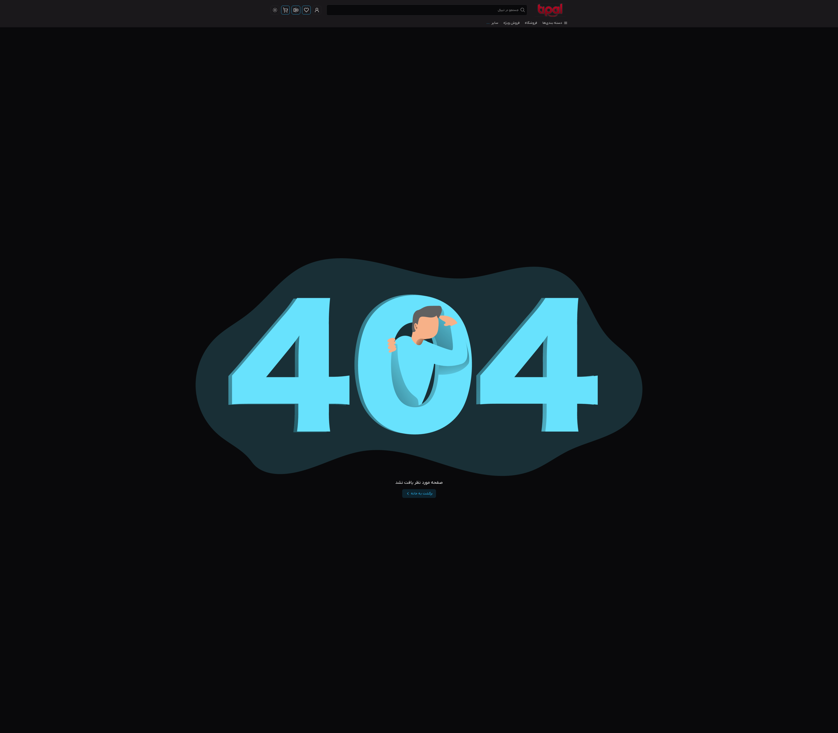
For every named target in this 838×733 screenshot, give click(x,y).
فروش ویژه (511, 23)
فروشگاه (531, 23)
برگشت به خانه (422, 493)
